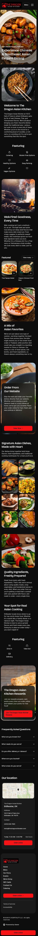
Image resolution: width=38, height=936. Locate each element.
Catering (6, 888)
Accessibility (7, 907)
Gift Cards (7, 882)
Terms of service (9, 904)
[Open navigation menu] (32, 5)
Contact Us (7, 885)
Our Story (7, 873)
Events (5, 876)
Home (5, 867)
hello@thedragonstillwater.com (15, 829)
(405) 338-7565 (9, 824)
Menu (26, 5)
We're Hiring (7, 879)
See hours (29, 837)
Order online (18, 843)
